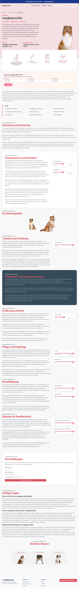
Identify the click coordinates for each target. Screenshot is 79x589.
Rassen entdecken (35, 5)
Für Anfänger (22, 21)
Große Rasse (5, 21)
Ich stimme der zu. (15, 477)
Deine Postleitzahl (8, 467)
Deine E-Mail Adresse (9, 472)
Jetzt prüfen (8, 84)
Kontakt (42, 581)
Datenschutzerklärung (17, 477)
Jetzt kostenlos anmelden (25, 480)
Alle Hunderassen (26, 581)
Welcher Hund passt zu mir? (69, 5)
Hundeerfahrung (31, 78)
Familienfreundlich (14, 21)
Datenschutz (43, 585)
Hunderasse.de (6, 5)
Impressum (43, 583)
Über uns (49, 5)
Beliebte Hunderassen (27, 583)
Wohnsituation (6, 78)
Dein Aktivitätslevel (55, 78)
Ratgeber (44, 5)
